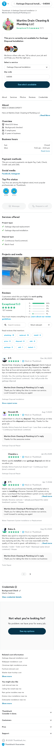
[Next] (30, 574)
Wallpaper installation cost (12, 662)
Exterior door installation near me (14, 696)
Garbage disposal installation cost (15, 658)
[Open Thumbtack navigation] (5, 3)
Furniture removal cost (10, 669)
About (4, 97)
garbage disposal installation (24, 10)
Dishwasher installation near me (14, 700)
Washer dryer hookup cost (11, 672)
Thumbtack (6, 10)
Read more (45, 151)
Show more (7, 676)
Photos (23, 97)
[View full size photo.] (16, 271)
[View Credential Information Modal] (15, 587)
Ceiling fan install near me (11, 689)
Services (13, 97)
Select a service (11, 62)
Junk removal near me (10, 685)
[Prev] (23, 574)
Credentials (43, 97)
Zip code (8, 72)
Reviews (32, 97)
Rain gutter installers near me (13, 692)
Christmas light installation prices (14, 665)
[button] (8, 24)
